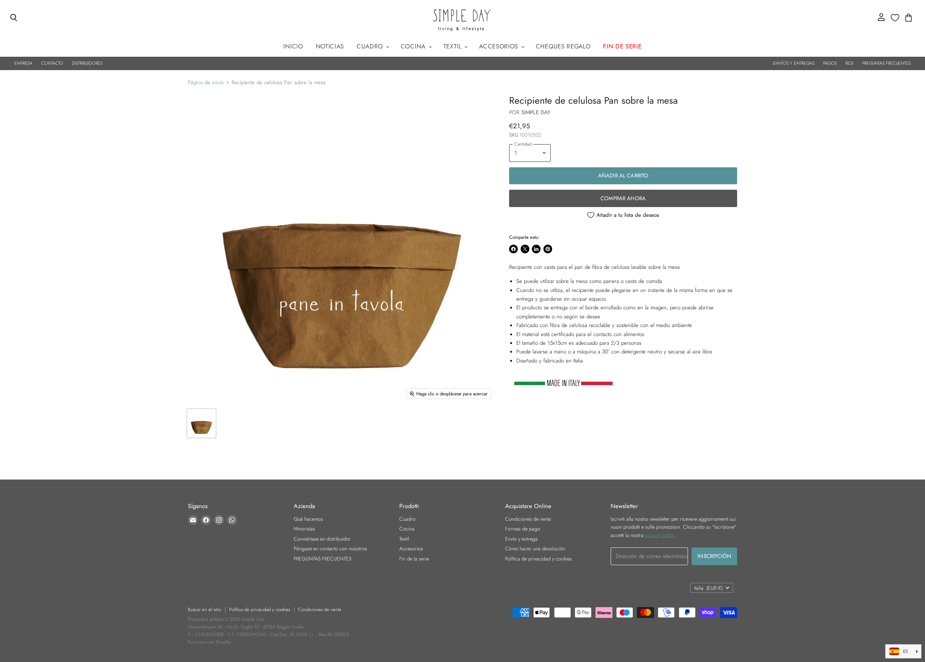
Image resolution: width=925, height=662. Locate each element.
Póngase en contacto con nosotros (330, 548)
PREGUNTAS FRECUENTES (886, 63)
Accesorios (499, 46)
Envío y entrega (521, 538)
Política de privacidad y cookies (538, 558)
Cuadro (371, 46)
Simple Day (536, 112)
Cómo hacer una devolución (535, 548)
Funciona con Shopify (209, 642)
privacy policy (659, 535)
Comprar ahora (623, 198)
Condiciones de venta (528, 519)
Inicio (293, 46)
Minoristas (304, 528)
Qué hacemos (308, 519)
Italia (708, 588)
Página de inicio (206, 82)
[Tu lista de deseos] (895, 17)
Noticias (330, 46)
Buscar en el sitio (204, 609)
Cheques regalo (563, 46)
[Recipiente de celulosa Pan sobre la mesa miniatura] (201, 423)
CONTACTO (52, 63)
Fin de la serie (414, 558)
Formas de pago (522, 528)
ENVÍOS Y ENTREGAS (793, 63)
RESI (849, 63)
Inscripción (714, 556)
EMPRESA (23, 63)
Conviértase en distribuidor (322, 538)
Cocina (414, 46)
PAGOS (830, 63)
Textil (453, 46)
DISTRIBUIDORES (87, 63)
